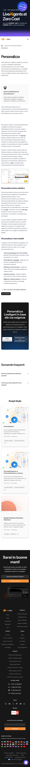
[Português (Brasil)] (2, 746)
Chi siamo (7, 635)
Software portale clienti (15, 673)
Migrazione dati (22, 617)
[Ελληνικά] (16, 742)
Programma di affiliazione (7, 644)
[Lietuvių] (16, 744)
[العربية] (2, 742)
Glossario (22, 638)
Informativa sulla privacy (12, 755)
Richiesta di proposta (22, 626)
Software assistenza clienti (15, 658)
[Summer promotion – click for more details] (15, 18)
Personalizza (4, 48)
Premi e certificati (7, 638)
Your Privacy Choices (16, 759)
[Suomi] (27, 742)
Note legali (7, 647)
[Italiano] (10, 744)
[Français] (2, 744)
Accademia (22, 641)
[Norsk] (24, 744)
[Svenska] (16, 746)
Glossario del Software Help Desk (13, 45)
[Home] (2, 45)
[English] (19, 742)
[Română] (5, 746)
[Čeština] (8, 742)
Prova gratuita (6, 293)
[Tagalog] (19, 746)
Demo (7, 614)
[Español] (21, 742)
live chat (24, 209)
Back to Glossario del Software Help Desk (15, 289)
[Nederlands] (21, 744)
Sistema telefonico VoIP (15, 661)
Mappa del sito (9, 757)
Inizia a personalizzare (7, 339)
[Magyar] (8, 744)
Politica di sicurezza (21, 753)
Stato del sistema (22, 620)
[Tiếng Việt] (21, 746)
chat (12, 163)
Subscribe (15, 728)
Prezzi (7, 618)
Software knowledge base (15, 655)
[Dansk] (10, 742)
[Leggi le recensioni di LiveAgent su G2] (15, 713)
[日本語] (13, 744)
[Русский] (8, 746)
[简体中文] (24, 746)
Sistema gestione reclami (15, 670)
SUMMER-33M (13, 23)
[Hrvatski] (5, 744)
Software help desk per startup (15, 677)
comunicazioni (12, 253)
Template (22, 644)
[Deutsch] (13, 742)
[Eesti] (24, 742)
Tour (8, 627)
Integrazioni (8, 624)
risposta (23, 135)
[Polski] (27, 744)
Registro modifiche (22, 623)
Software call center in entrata (15, 667)
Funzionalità (8, 621)
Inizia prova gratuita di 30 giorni (15, 576)
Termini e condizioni (9, 753)
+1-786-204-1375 (16, 690)
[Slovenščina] (13, 746)
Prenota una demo (15, 581)
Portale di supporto (22, 614)
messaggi (16, 260)
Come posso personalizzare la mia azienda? (11, 384)
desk (6, 209)
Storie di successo (7, 641)
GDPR (22, 755)
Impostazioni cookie (20, 757)
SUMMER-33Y (7, 25)
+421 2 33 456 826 (16, 684)
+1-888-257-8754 (16, 687)
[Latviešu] (19, 744)
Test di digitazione (22, 647)
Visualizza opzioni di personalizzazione (20, 339)
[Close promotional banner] (28, 2)
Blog (22, 635)
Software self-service (15, 664)
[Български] (5, 742)
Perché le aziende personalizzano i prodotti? (11, 374)
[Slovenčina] (10, 746)
